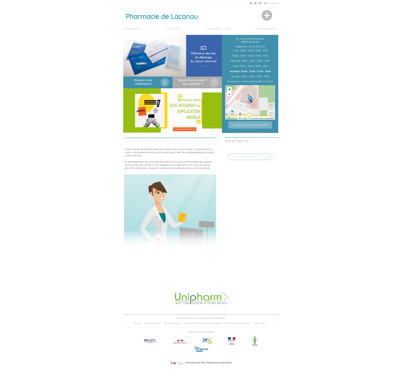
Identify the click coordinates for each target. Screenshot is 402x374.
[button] (250, 99)
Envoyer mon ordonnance (143, 81)
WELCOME (173, 28)
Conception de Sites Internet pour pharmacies (208, 362)
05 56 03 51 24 (257, 46)
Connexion (272, 3)
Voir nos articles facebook (244, 156)
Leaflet (244, 118)
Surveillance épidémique (238, 323)
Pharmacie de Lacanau (162, 16)
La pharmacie (131, 28)
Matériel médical (267, 28)
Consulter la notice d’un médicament (203, 323)
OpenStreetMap (257, 118)
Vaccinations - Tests (218, 28)
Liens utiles (259, 323)
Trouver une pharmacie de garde (250, 125)
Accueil (137, 323)
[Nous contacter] (255, 3)
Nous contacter (152, 323)
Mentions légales (172, 323)
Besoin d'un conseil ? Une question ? (192, 81)
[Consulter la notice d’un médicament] (260, 3)
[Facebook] (251, 3)
